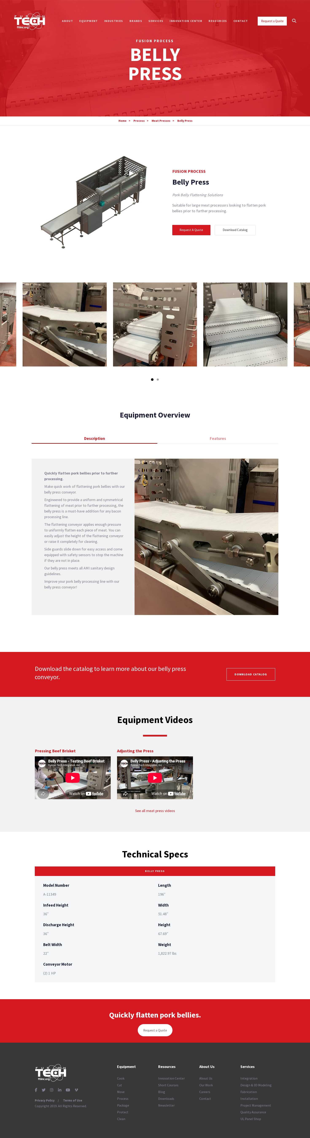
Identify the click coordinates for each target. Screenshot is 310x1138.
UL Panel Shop (250, 1119)
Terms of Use (72, 1100)
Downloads (166, 1098)
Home (123, 121)
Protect (122, 1112)
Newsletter (166, 1105)
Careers (204, 1092)
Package (123, 1105)
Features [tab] (218, 438)
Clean (121, 1119)
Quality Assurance (253, 1112)
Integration (248, 1078)
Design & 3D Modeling (256, 1085)
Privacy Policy (45, 1100)
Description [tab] (94, 438)
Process (139, 121)
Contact (205, 1098)
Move (121, 1092)
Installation (249, 1098)
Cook (120, 1078)
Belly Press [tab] (155, 871)
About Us (205, 1078)
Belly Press (185, 121)
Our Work (206, 1085)
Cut (119, 1085)
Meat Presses (161, 121)
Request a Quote (155, 1030)
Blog (161, 1092)
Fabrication (248, 1092)
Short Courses (168, 1085)
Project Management (255, 1105)
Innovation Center (171, 1078)
